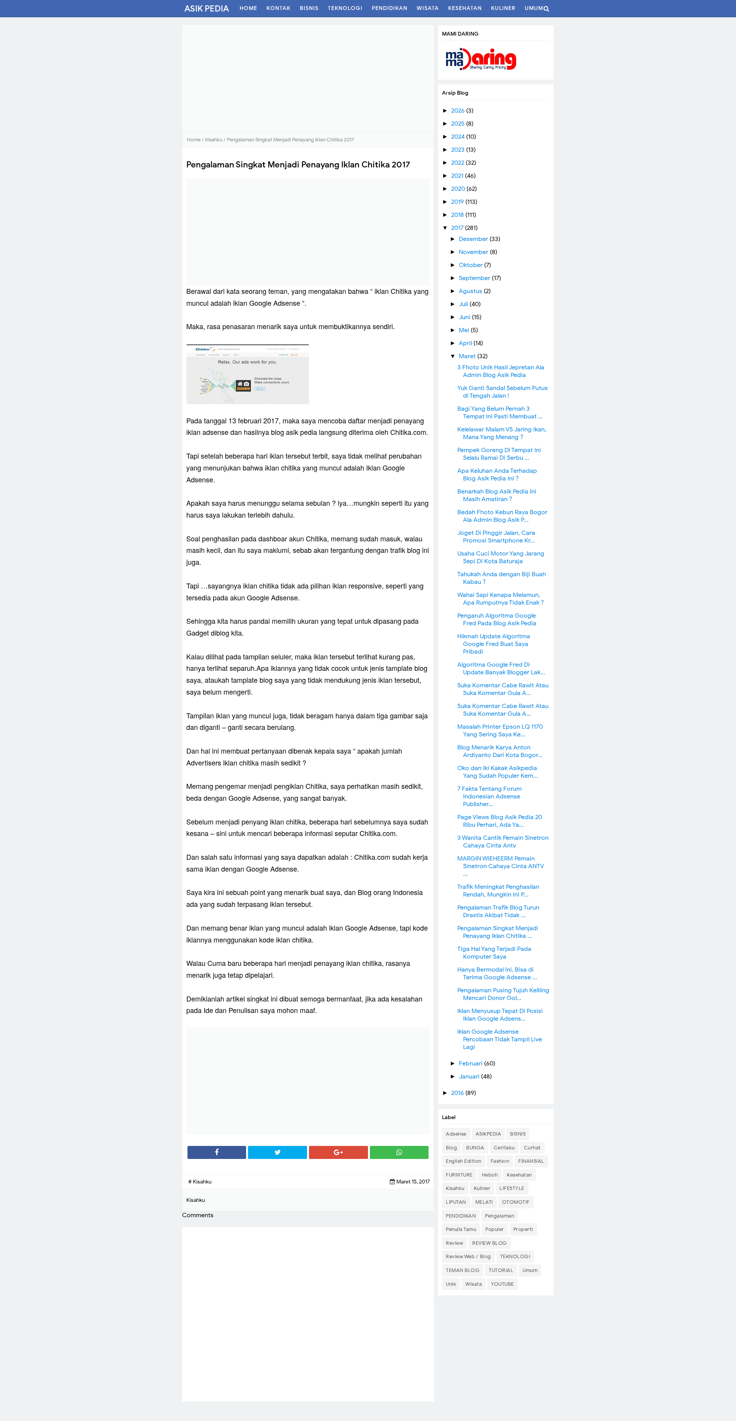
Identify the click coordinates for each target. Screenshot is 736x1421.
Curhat (532, 1147)
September (475, 278)
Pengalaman (499, 1216)
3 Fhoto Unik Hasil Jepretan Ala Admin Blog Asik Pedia (500, 371)
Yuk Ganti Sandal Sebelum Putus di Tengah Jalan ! (502, 392)
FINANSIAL (531, 1161)
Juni (465, 317)
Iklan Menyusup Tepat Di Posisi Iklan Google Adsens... (500, 1015)
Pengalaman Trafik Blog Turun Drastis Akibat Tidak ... (498, 911)
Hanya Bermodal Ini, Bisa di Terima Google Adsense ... (497, 973)
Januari (470, 1076)
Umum (529, 1270)
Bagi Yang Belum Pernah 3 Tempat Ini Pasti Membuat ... (500, 412)
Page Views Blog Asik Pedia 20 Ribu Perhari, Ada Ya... (499, 821)
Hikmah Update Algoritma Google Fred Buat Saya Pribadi (493, 644)
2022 (458, 163)
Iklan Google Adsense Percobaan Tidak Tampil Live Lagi (499, 1039)
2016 (458, 1093)
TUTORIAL (501, 1270)
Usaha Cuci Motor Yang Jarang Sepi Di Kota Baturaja (500, 557)
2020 (459, 189)
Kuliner (482, 1188)
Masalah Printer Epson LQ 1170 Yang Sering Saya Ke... (500, 730)
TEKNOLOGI (515, 1256)
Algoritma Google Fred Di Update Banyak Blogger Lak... (501, 668)
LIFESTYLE (511, 1188)
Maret (468, 356)
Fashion (500, 1161)
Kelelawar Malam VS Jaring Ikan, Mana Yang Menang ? (501, 433)
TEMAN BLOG (463, 1270)
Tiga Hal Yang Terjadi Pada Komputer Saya (494, 952)
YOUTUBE (502, 1284)
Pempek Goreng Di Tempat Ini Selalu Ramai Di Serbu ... (499, 454)
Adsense (456, 1134)
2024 (458, 137)
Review (454, 1243)
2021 (458, 176)
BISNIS (518, 1134)
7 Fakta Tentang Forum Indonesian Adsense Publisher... (489, 796)
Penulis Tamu (461, 1229)
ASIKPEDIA (488, 1134)
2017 (458, 228)
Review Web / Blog (468, 1256)
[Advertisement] (308, 78)
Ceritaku (504, 1147)
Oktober (471, 265)
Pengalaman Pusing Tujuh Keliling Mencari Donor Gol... (503, 994)
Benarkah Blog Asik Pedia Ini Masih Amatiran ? (496, 495)
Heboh (490, 1175)
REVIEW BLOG (489, 1243)
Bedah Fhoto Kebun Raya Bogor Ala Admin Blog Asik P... (502, 516)
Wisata (473, 1284)
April (466, 343)
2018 (458, 215)
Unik (451, 1284)
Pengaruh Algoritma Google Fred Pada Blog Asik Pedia (496, 619)
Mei (465, 330)
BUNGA (475, 1147)
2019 (458, 202)
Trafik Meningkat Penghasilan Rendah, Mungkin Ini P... (498, 890)
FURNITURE (459, 1175)
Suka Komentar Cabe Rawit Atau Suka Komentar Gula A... (503, 689)
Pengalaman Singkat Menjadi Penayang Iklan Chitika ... (497, 932)
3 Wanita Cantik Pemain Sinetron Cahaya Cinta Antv (503, 841)
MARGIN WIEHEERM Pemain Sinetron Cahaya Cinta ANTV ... (500, 866)
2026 (458, 111)
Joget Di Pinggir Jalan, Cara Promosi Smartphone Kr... (496, 536)
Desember (474, 239)
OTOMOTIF (516, 1202)
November (474, 252)
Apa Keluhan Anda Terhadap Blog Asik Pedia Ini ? (497, 474)
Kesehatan (519, 1175)
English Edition (463, 1161)
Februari (471, 1063)
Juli (464, 304)
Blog (451, 1147)
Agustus (471, 291)
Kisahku (455, 1188)
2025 (458, 124)
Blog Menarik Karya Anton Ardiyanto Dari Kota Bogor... (499, 751)
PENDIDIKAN (461, 1216)
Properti (523, 1229)
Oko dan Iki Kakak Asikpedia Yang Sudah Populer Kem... (497, 772)
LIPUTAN (456, 1202)
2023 (458, 150)
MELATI (484, 1202)
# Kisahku (200, 1181)
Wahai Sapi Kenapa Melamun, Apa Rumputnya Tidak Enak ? (500, 598)
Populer (494, 1229)
